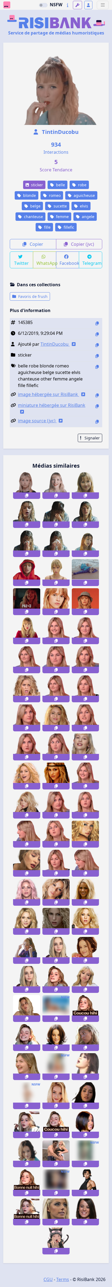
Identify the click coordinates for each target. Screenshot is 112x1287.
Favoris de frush (32, 296)
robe (81, 184)
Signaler (91, 437)
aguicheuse (84, 195)
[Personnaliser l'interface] (77, 5)
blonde (29, 195)
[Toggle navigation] (103, 5)
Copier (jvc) (82, 244)
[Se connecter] (88, 5)
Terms (62, 1279)
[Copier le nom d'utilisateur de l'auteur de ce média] (97, 345)
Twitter (21, 263)
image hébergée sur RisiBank (48, 394)
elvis (83, 206)
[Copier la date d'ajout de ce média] (97, 334)
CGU (48, 1279)
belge (35, 206)
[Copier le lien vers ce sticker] (26, 495)
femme (62, 216)
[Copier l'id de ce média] (97, 323)
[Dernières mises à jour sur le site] (67, 5)
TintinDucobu (60, 132)
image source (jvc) (37, 421)
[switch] (43, 5)
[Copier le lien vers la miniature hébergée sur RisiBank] (97, 406)
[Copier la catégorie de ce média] (97, 356)
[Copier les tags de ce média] (97, 367)
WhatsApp (46, 263)
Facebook (69, 263)
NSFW (56, 5)
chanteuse (33, 216)
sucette (59, 206)
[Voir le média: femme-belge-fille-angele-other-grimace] (85, 979)
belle (60, 184)
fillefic (68, 227)
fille (47, 227)
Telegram (92, 263)
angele (87, 216)
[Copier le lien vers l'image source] (97, 421)
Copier (36, 244)
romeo (54, 195)
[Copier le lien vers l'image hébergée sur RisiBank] (97, 395)
